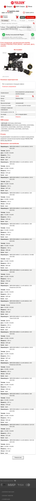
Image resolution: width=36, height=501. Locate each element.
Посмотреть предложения (9, 86)
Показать (18, 116)
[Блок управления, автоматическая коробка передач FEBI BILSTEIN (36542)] (18, 76)
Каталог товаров (7, 495)
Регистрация (30, 17)
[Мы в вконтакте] (15, 481)
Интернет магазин (8, 491)
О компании (6, 499)
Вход (22, 17)
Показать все (18, 457)
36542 (17, 96)
